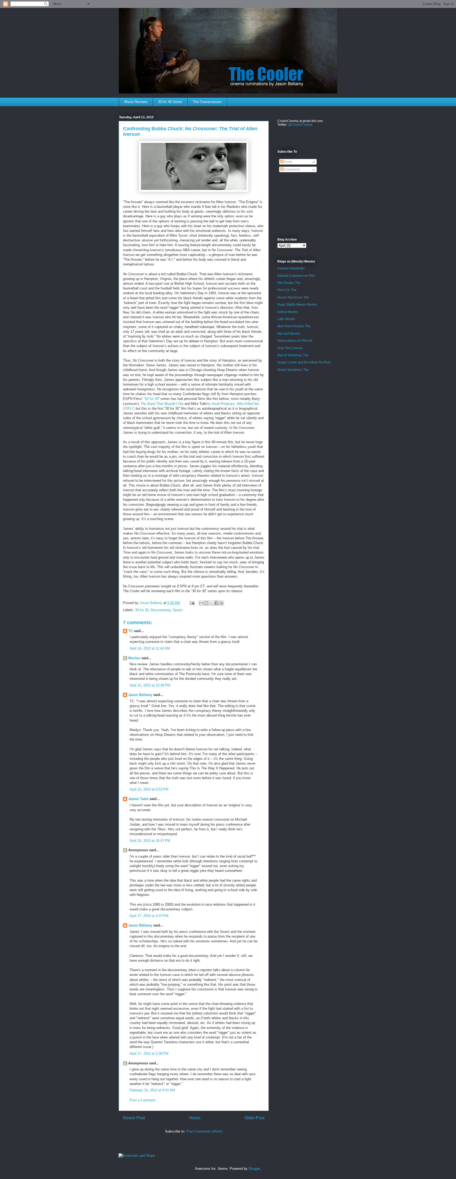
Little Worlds (286, 319)
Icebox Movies (287, 312)
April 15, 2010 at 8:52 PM (149, 789)
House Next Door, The (293, 297)
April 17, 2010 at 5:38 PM (149, 1053)
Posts (287, 162)
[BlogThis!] (206, 603)
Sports (178, 610)
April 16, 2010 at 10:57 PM (150, 841)
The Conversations (207, 102)
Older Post (254, 1118)
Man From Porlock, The (294, 326)
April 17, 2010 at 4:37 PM (149, 916)
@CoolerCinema (300, 125)
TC (130, 631)
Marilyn (134, 658)
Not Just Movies (288, 333)
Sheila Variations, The (293, 370)
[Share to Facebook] (216, 603)
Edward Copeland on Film (296, 276)
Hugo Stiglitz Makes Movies (297, 304)
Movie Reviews (136, 102)
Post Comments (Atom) (204, 1131)
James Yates (138, 799)
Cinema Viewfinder (291, 268)
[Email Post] (192, 603)
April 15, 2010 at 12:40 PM (150, 685)
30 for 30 (151, 399)
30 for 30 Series (170, 102)
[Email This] (201, 603)
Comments (291, 169)
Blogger (254, 1169)
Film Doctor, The (289, 283)
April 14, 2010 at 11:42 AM (150, 648)
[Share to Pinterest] (221, 603)
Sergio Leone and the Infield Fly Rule (304, 362)
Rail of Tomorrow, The (292, 355)
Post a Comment (142, 1100)
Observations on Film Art (294, 341)
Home (195, 1118)
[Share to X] (211, 603)
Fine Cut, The (287, 290)
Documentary (161, 610)
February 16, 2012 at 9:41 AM (152, 1090)
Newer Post (134, 1118)
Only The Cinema (289, 348)
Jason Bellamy (140, 695)
